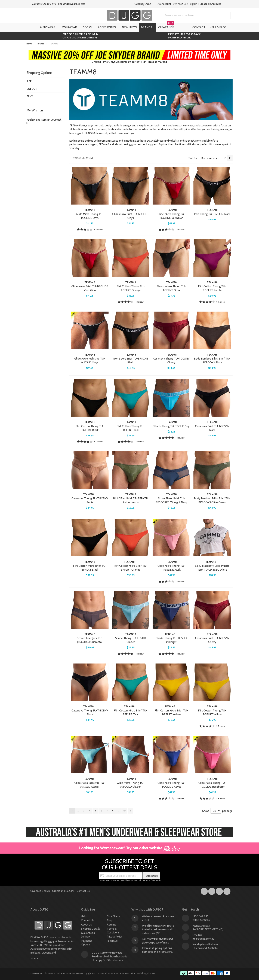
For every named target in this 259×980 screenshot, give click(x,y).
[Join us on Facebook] (204, 890)
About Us (86, 924)
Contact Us (83, 891)
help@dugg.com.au (203, 938)
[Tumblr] (219, 890)
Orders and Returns (63, 891)
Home (29, 43)
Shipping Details (90, 928)
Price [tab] (29, 96)
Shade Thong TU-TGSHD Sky (171, 426)
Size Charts (113, 916)
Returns (111, 924)
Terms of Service (151, 880)
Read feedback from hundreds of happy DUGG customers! (109, 956)
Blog (109, 920)
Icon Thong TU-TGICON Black (212, 214)
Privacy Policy (138, 880)
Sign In (193, 3)
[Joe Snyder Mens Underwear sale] (130, 51)
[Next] (130, 811)
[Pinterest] (226, 890)
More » (34, 958)
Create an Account (210, 3)
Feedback (112, 940)
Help (84, 916)
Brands (41, 43)
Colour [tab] (31, 88)
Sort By (193, 158)
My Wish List (180, 3)
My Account (164, 3)
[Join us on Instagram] (212, 890)
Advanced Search (40, 891)
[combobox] (196, 15)
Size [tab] (29, 81)
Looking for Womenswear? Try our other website (121, 847)
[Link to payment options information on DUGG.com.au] (205, 973)
